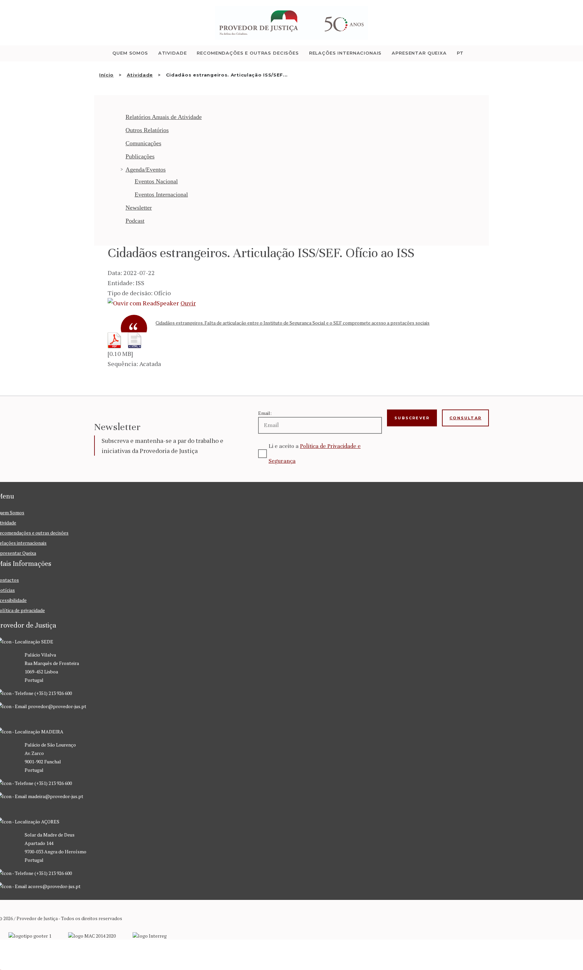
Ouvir (188, 303)
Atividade (140, 75)
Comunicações (143, 143)
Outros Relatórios (147, 130)
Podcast (135, 220)
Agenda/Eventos (146, 169)
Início (106, 75)
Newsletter (139, 207)
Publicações (140, 156)
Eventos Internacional (161, 194)
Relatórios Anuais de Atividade (164, 117)
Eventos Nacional (156, 181)
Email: (265, 413)
